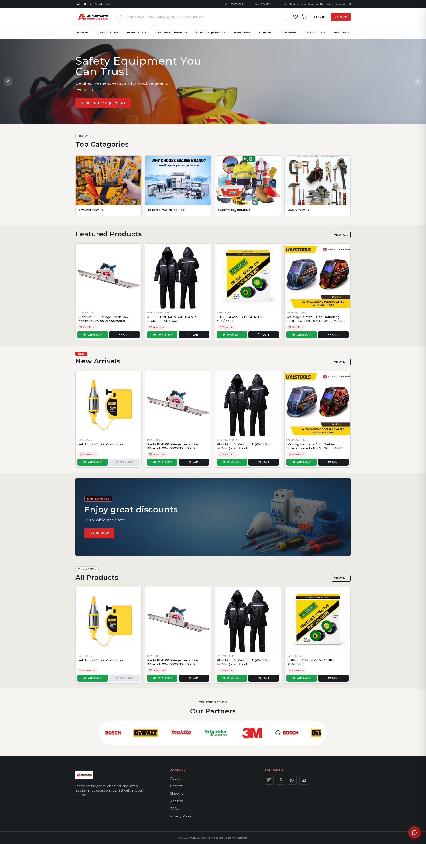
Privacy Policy (181, 816)
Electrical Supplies (170, 32)
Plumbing (289, 32)
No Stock (126, 462)
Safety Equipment (211, 32)
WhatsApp (105, 4)
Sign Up (341, 16)
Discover (341, 32)
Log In (320, 17)
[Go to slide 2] (213, 118)
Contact (176, 786)
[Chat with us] (414, 832)
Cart (126, 334)
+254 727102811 (263, 4)
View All (341, 234)
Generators (316, 32)
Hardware (242, 32)
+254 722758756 (234, 4)
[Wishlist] (295, 17)
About (175, 778)
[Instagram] (269, 780)
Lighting (266, 32)
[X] (292, 780)
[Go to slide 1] (207, 118)
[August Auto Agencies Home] (93, 17)
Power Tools (108, 32)
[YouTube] (303, 780)
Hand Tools (136, 32)
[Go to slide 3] (219, 118)
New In (82, 32)
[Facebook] (280, 780)
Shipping (177, 794)
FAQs (174, 809)
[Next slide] (418, 81)
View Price (89, 327)
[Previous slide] (8, 81)
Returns (176, 801)
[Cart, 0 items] (304, 17)
